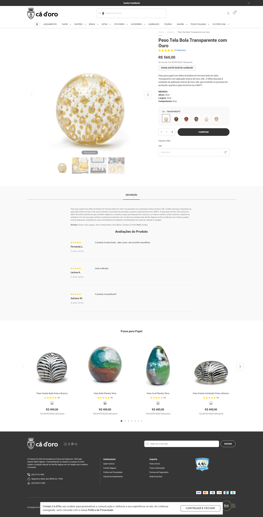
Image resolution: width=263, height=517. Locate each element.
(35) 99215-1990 (38, 483)
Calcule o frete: (164, 141)
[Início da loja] (42, 13)
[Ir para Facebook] (69, 445)
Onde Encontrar (155, 477)
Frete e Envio (154, 464)
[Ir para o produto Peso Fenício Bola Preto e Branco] (52, 362)
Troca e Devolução (157, 468)
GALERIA (180, 24)
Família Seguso (109, 468)
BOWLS (92, 24)
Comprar (203, 132)
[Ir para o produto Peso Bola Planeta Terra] (105, 362)
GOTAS (104, 24)
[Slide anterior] (23, 367)
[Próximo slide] (240, 367)
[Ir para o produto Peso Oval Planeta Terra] (158, 362)
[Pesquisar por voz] (103, 13)
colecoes (172, 32)
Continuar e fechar (200, 508)
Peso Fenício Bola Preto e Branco (52, 393)
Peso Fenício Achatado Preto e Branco (211, 393)
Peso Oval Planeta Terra (158, 393)
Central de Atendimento (113, 477)
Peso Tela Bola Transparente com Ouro (194, 32)
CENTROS (78, 24)
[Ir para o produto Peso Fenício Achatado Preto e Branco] (211, 362)
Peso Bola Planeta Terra (105, 393)
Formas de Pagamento (158, 472)
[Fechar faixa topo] (247, 3)
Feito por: (216, 506)
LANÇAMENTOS (50, 24)
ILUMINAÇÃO (153, 24)
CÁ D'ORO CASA (219, 24)
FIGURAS (168, 24)
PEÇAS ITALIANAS (198, 24)
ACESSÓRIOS (136, 24)
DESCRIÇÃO (131, 195)
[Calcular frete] (225, 152)
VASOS (65, 24)
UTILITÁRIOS (119, 24)
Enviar (228, 444)
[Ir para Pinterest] (72, 445)
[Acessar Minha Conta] (228, 14)
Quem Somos (108, 464)
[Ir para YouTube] (75, 445)
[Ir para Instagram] (65, 445)
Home (162, 32)
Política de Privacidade (112, 472)
